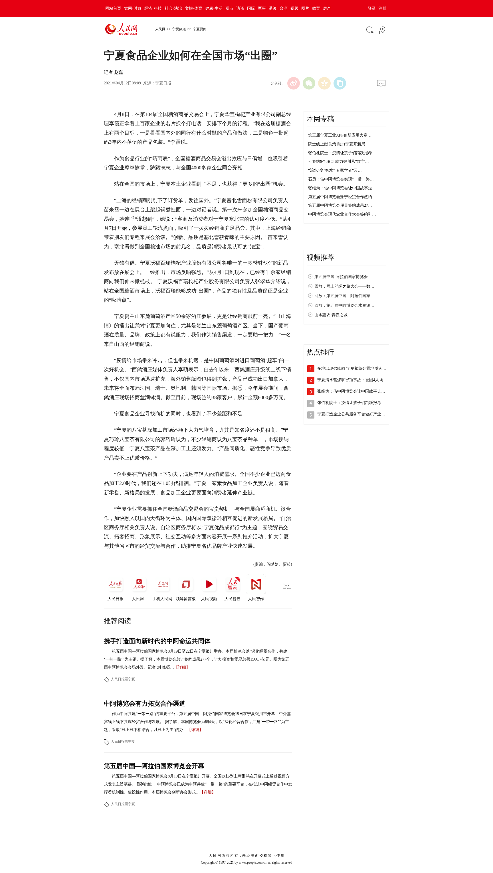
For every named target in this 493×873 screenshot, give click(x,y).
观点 (229, 8)
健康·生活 (214, 8)
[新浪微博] (293, 83)
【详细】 (182, 667)
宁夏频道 (179, 29)
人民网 (160, 29)
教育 (316, 8)
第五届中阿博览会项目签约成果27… (340, 205)
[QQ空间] (324, 83)
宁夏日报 (163, 83)
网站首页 (113, 8)
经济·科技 (153, 8)
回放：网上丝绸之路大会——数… (344, 286)
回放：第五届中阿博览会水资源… (344, 305)
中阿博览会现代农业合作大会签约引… (342, 214)
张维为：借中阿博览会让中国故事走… (342, 188)
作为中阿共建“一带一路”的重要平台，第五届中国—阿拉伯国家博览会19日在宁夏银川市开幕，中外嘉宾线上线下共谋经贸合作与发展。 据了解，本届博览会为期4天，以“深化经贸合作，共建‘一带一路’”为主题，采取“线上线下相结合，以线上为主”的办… (197, 722)
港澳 (273, 8)
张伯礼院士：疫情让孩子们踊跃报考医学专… (357, 403)
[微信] (309, 83)
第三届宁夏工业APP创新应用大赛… (339, 135)
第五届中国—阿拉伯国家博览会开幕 (154, 766)
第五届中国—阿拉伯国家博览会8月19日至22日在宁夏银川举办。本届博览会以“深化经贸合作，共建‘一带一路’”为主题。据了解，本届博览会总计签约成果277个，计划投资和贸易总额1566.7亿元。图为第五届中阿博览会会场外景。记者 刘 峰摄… (196, 659)
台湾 (284, 8)
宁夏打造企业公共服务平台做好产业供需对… (357, 414)
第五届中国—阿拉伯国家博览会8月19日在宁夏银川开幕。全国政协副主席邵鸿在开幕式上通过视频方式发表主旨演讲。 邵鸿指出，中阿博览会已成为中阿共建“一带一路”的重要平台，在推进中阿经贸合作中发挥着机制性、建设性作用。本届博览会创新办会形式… (198, 784)
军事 (262, 8)
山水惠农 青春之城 (330, 315)
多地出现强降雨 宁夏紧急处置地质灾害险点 (355, 368)
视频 (294, 8)
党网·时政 (133, 8)
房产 (327, 8)
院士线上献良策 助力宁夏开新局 (336, 144)
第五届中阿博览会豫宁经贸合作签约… (342, 197)
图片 (305, 8)
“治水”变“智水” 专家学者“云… (335, 170)
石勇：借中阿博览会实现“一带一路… (341, 179)
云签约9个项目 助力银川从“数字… (338, 161)
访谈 (240, 8)
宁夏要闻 (200, 29)
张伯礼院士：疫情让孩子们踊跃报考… (342, 153)
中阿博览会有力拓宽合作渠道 (144, 703)
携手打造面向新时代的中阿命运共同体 (157, 641)
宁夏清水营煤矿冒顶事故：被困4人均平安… (356, 380)
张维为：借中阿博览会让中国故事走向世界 (355, 391)
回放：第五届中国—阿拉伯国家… (344, 296)
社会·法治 (173, 8)
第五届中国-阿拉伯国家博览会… (343, 277)
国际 (251, 8)
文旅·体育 (193, 8)
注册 (383, 8)
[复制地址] (340, 83)
